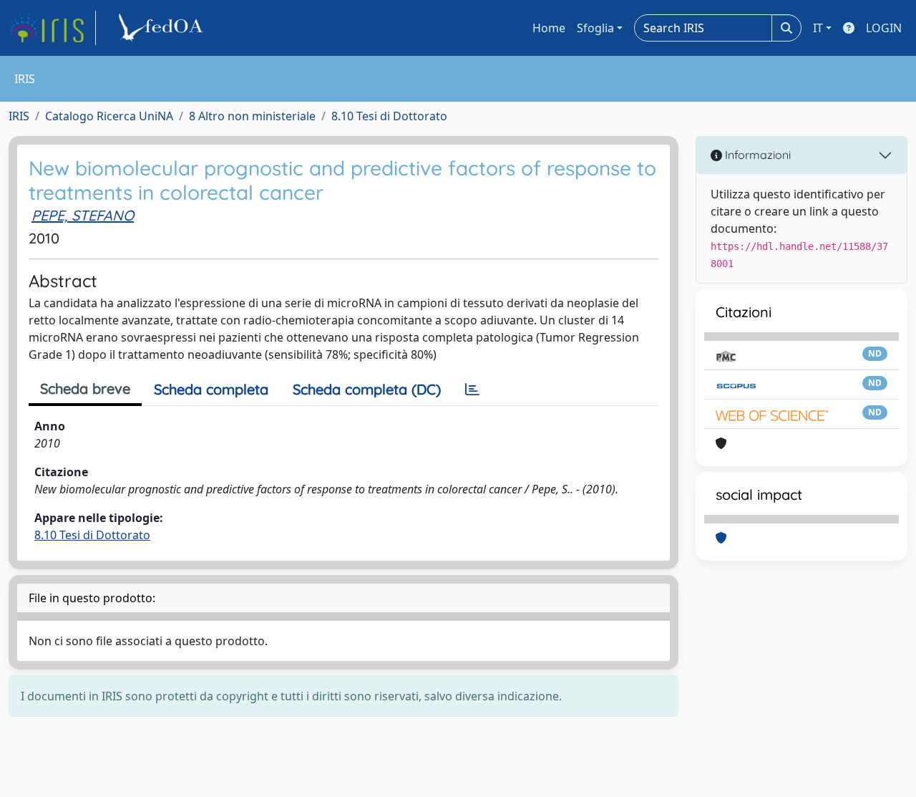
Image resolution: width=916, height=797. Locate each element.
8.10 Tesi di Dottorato (389, 116)
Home (548, 28)
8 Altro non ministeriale (252, 116)
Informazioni (756, 155)
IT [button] (818, 28)
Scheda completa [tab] (211, 389)
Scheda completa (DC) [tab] (367, 389)
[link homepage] (52, 28)
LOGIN (884, 28)
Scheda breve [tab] (85, 388)
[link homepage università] (163, 28)
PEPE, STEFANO (82, 215)
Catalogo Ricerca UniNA (109, 116)
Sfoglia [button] (595, 28)
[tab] (472, 390)
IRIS (19, 116)
